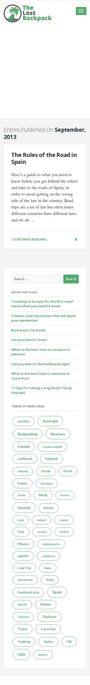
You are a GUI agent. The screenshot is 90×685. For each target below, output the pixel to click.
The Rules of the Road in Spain (44, 158)
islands (63, 520)
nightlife (23, 556)
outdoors (48, 556)
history (65, 495)
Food (68, 471)
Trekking (24, 642)
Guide (21, 495)
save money (25, 579)
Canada (24, 446)
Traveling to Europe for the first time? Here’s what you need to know (42, 303)
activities (24, 421)
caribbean (25, 459)
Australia (50, 421)
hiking (43, 495)
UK (69, 641)
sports (22, 604)
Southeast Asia (28, 592)
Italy (21, 532)
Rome (47, 568)
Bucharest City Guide (28, 330)
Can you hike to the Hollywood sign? (40, 364)
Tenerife (23, 616)
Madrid (64, 531)
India (21, 520)
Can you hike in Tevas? (29, 340)
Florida (45, 471)
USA (21, 654)
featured (23, 471)
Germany (47, 483)
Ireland (41, 520)
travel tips (48, 629)
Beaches (58, 434)
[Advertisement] (45, 74)
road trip (24, 568)
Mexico (23, 544)
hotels (49, 508)
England (51, 459)
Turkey (48, 642)
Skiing (50, 579)
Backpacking (27, 434)
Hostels (24, 508)
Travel (22, 629)
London (42, 531)
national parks (51, 544)
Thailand (49, 617)
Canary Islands (52, 447)
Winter (43, 654)
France (22, 483)
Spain (57, 592)
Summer (45, 604)
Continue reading (29, 239)
